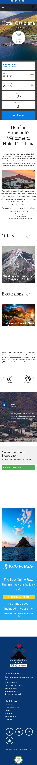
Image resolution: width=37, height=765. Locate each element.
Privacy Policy (9, 705)
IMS (19, 749)
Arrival (7, 73)
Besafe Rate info (10, 716)
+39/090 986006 (12, 688)
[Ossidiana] (6, 6)
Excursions (8, 713)
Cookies (8, 710)
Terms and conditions (12, 708)
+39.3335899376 (12, 691)
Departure (8, 83)
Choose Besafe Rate (18, 597)
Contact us (8, 719)
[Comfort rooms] (18, 653)
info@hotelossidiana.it (13, 694)
